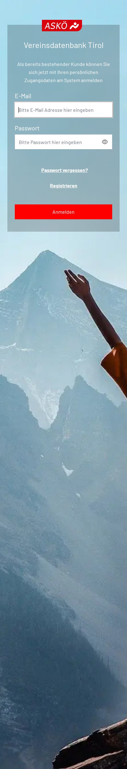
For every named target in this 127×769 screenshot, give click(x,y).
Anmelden (63, 212)
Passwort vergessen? (64, 170)
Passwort (27, 128)
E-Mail (23, 95)
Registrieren (63, 185)
